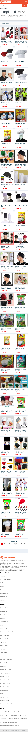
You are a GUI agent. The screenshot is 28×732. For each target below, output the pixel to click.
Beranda (2, 8)
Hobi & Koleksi (4, 690)
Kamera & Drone (4, 676)
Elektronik (3, 625)
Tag (6, 8)
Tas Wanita (3, 642)
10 (24, 543)
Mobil (1, 693)
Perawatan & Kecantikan (6, 614)
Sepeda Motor (4, 697)
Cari (24, 5)
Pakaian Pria (3, 611)
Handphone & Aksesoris (6, 632)
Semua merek (4, 593)
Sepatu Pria (3, 628)
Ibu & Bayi (3, 666)
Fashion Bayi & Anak (5, 669)
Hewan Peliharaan (5, 662)
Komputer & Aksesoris (6, 704)
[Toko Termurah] (7, 557)
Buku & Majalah (4, 700)
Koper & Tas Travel (5, 638)
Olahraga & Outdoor (5, 683)
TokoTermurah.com (12, 730)
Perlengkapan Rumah (6, 680)
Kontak (2, 586)
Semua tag (3, 600)
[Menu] (26, 2)
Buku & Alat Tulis (4, 686)
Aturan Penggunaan (5, 579)
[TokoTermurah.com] (8, 1)
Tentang (2, 576)
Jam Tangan (3, 652)
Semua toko (3, 596)
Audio (2, 656)
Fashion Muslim (4, 635)
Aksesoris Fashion (5, 621)
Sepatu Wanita (4, 645)
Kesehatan (3, 618)
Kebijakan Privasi (4, 583)
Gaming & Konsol (5, 673)
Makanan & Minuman (6, 659)
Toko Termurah (21, 730)
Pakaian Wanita (4, 608)
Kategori (2, 589)
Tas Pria (2, 649)
